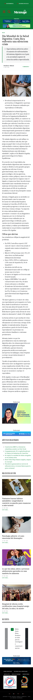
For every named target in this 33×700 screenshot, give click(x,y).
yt (18, 693)
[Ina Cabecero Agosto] (16, 21)
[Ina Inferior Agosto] (16, 660)
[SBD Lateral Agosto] (16, 413)
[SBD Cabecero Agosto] (16, 25)
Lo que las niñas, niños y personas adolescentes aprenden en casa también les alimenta (15, 571)
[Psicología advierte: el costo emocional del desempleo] (16, 525)
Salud (3, 32)
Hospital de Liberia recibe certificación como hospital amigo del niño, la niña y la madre (15, 606)
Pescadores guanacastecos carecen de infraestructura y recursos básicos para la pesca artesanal (18, 466)
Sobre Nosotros (8, 671)
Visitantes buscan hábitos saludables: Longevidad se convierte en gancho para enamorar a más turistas (16, 501)
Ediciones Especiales (24, 3)
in (22, 693)
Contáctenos (26, 674)
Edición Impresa (10, 3)
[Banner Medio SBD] (16, 433)
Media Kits (7, 674)
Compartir (26, 66)
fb (13, 693)
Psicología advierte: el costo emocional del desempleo (13, 537)
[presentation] (6, 638)
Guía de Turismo (16, 674)
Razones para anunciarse (20, 671)
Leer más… (5, 510)
